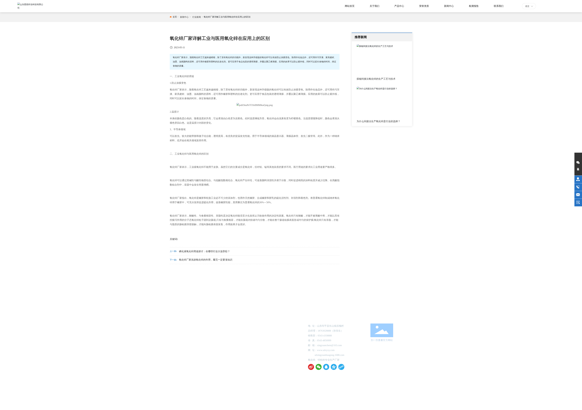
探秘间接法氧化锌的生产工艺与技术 (376, 79)
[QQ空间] (334, 367)
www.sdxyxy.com (325, 350)
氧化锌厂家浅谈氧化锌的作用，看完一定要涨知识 (205, 259)
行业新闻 (196, 17)
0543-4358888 (557, 6)
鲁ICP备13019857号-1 (291, 386)
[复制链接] (341, 367)
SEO (358, 386)
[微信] (319, 367)
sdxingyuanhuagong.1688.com (329, 355)
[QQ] (326, 367)
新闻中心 (184, 17)
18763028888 (324, 330)
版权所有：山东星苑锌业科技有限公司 (235, 386)
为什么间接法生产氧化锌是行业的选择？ (378, 121)
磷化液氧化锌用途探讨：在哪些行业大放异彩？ (204, 251)
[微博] (311, 367)
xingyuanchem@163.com (329, 345)
